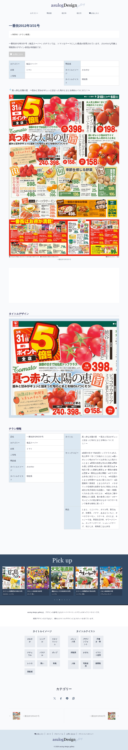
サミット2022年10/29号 (10, 591)
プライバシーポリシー (86, 734)
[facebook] (60, 698)
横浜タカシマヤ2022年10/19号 (36, 591)
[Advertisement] (64, 285)
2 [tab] (57, 600)
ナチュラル (79, 594)
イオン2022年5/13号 (82, 591)
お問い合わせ (70, 734)
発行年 (64, 13)
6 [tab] (67, 600)
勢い (9, 594)
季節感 (49, 13)
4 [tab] (62, 600)
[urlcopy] (73, 698)
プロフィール (58, 734)
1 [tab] (54, 600)
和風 (59, 594)
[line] (67, 698)
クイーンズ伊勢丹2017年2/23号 (61, 591)
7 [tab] (69, 600)
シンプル (29, 594)
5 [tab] (64, 600)
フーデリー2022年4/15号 (108, 591)
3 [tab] (59, 600)
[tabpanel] (13, 581)
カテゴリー (34, 13)
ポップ (5, 594)
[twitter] (54, 698)
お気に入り (18, 54)
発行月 (79, 13)
